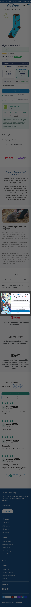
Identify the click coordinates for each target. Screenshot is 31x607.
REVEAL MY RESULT (20, 311)
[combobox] (12, 307)
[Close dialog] (29, 293)
